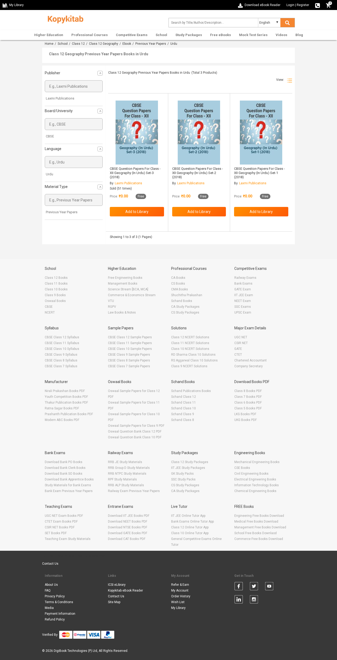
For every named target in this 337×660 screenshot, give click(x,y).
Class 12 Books (56, 278)
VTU (111, 301)
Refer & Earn (180, 585)
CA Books (178, 278)
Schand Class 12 (183, 397)
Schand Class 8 (182, 420)
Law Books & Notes (122, 312)
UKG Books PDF (245, 420)
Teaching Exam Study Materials (68, 539)
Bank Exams (243, 283)
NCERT (50, 312)
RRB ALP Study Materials (126, 485)
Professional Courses (89, 35)
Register (303, 5)
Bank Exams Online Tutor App (192, 521)
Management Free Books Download (260, 527)
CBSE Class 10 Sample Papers (130, 349)
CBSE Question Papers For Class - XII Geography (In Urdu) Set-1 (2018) (259, 173)
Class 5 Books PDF (248, 408)
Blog (299, 35)
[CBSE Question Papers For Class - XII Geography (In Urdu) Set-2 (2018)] (199, 133)
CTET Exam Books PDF (61, 521)
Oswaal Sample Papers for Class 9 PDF (136, 426)
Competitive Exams (131, 35)
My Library (178, 608)
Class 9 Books (55, 295)
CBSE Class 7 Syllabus (61, 366)
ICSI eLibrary (117, 585)
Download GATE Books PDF (127, 533)
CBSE (50, 136)
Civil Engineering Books (251, 473)
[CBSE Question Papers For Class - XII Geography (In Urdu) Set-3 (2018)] (137, 133)
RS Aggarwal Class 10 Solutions (194, 360)
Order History (180, 596)
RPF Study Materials (122, 479)
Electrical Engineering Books (255, 479)
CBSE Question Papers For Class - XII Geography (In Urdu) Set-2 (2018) (197, 173)
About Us (51, 585)
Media (49, 608)
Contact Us (50, 563)
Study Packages (188, 35)
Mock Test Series (253, 35)
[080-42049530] (317, 5)
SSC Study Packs (183, 479)
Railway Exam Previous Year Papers (134, 491)
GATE (238, 349)
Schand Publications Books (191, 391)
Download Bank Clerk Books (65, 468)
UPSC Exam (242, 312)
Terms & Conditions (59, 602)
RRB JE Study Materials (125, 462)
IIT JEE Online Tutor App (188, 516)
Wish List (178, 602)
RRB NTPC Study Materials (127, 473)
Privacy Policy (55, 596)
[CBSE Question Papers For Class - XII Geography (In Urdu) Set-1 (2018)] (261, 133)
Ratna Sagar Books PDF (62, 408)
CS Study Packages (185, 312)
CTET (238, 354)
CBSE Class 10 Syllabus (62, 349)
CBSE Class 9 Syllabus (61, 354)
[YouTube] (269, 587)
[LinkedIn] (238, 600)
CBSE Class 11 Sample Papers (130, 343)
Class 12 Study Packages (189, 462)
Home (49, 44)
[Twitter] (254, 587)
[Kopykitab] (64, 19)
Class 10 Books (56, 289)
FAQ (48, 590)
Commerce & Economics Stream (132, 295)
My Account (180, 590)
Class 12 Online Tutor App (190, 527)
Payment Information (60, 614)
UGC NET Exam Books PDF (64, 516)
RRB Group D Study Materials (129, 468)
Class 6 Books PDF (248, 402)
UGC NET (240, 337)
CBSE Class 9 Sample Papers (129, 354)
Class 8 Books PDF (248, 391)
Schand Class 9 (182, 414)
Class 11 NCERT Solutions (190, 343)
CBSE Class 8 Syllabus (61, 360)
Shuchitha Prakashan (186, 295)
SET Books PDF (56, 533)
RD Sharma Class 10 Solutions (193, 354)
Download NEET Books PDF (127, 521)
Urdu (49, 174)
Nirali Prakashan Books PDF (65, 391)
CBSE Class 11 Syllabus (62, 343)
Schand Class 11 (183, 402)
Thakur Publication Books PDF (66, 402)
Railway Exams (245, 278)
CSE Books (242, 468)
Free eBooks (220, 35)
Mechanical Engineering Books (257, 462)
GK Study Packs (182, 473)
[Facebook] (238, 587)
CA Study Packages (185, 307)
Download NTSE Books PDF (127, 527)
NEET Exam (242, 301)
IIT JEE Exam (243, 295)
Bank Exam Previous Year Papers (69, 491)
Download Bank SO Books (63, 473)
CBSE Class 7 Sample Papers (129, 366)
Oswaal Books (55, 301)
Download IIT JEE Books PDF (128, 516)
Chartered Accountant (250, 360)
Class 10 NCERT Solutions (190, 349)
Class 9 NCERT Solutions (189, 366)
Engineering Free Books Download (259, 516)
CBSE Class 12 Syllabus (62, 337)
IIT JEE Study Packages (188, 468)
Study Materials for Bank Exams (68, 485)
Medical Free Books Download (256, 521)
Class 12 (78, 44)
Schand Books (181, 301)
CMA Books (179, 289)
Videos (281, 35)
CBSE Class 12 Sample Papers (130, 337)
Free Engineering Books (125, 278)
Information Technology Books (256, 485)
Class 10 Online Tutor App (190, 533)
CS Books (178, 283)
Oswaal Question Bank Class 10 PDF (134, 437)
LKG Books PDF (245, 414)
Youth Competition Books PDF (66, 397)
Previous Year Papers (150, 44)
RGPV (112, 307)
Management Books (122, 283)
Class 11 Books (56, 283)
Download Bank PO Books (63, 462)
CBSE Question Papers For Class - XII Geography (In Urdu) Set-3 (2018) (135, 173)
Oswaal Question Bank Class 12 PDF (134, 431)
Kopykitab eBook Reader (125, 590)
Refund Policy (55, 619)
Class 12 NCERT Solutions (190, 337)
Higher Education (48, 35)
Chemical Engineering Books (255, 491)
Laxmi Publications (60, 98)
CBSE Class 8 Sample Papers (129, 360)
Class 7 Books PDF (248, 397)
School (161, 35)
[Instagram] (254, 600)
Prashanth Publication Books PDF (69, 414)
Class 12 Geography (103, 44)
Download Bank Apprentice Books (69, 479)
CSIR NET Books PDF (60, 527)
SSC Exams (242, 307)
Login (290, 5)
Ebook (126, 44)
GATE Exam (242, 289)
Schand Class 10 (183, 408)
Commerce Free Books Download (258, 539)
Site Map (114, 602)
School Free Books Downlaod (255, 533)
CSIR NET (241, 343)
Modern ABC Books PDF (62, 420)
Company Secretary (248, 366)
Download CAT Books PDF (126, 539)
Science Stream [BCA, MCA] (128, 289)
